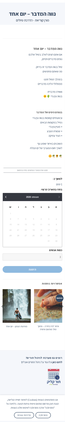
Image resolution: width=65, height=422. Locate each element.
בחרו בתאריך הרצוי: (51, 189)
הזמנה (32, 269)
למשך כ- (57, 179)
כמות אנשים (55, 250)
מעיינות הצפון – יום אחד (16, 326)
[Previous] (62, 313)
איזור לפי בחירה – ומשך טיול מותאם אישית (48, 328)
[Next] (2, 313)
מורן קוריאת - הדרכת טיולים (32, 20)
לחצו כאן (57, 362)
